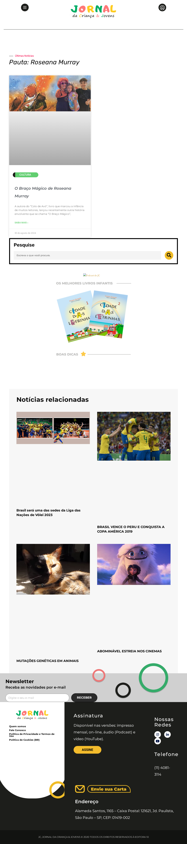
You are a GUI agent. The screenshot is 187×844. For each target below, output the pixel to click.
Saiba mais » (21, 222)
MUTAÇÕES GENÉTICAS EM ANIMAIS (47, 661)
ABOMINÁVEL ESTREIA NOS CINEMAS (129, 651)
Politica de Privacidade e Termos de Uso (31, 734)
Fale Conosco (17, 730)
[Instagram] (157, 734)
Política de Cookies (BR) (24, 739)
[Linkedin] (167, 734)
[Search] (169, 255)
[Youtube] (157, 741)
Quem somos (17, 726)
